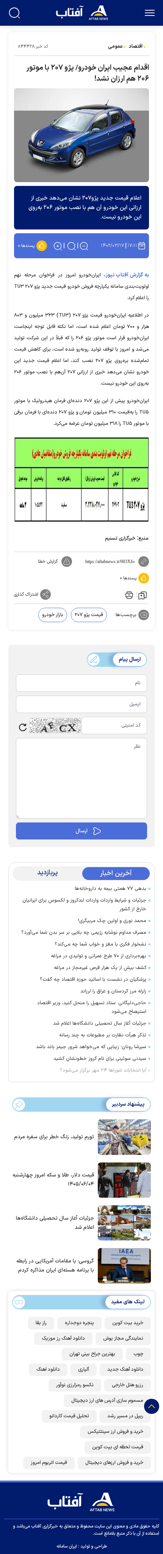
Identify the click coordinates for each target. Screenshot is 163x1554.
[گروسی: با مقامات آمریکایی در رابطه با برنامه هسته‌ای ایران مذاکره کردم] (122, 1265)
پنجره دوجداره (79, 1323)
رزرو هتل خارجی (127, 1385)
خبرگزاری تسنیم (120, 538)
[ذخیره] (142, 594)
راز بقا (41, 1323)
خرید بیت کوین (127, 1323)
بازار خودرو (52, 615)
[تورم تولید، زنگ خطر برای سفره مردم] (122, 1136)
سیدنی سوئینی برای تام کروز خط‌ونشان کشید (99, 1059)
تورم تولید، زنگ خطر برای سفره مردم (54, 1137)
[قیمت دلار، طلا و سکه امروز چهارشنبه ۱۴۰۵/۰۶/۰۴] (122, 1179)
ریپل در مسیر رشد (125, 1416)
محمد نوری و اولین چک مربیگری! (112, 921)
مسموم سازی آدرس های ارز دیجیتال (107, 1400)
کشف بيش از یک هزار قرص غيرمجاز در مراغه (100, 968)
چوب (138, 1354)
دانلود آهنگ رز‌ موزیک (63, 1338)
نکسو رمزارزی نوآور (75, 1385)
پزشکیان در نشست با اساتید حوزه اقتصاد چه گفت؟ (93, 979)
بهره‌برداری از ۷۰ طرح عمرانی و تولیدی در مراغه (98, 956)
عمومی (115, 46)
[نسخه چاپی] (128, 594)
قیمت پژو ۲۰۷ (89, 615)
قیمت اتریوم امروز (49, 1463)
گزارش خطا (48, 561)
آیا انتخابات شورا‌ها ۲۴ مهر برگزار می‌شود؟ (103, 1070)
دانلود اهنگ (48, 1369)
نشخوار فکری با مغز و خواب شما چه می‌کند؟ (100, 944)
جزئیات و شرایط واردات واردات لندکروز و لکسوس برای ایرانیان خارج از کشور (84, 905)
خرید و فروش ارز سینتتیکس (115, 1431)
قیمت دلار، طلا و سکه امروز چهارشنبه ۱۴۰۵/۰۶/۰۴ (53, 1179)
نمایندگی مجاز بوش (123, 1338)
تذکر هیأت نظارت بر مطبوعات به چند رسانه (102, 1035)
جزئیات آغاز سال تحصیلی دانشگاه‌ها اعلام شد (99, 1023)
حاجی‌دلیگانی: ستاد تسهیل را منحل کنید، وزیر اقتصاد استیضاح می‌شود (91, 1007)
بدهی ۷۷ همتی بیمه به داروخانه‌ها (110, 888)
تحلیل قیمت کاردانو (69, 1416)
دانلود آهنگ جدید (125, 1369)
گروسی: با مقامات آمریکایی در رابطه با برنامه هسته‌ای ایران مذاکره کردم (55, 1265)
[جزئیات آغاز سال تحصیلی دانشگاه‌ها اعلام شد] (122, 1222)
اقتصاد (136, 46)
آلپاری (83, 1369)
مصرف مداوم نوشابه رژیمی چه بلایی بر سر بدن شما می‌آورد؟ (83, 932)
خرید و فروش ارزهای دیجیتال (114, 1463)
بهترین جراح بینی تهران (92, 1354)
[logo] (82, 11)
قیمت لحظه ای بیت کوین (117, 1447)
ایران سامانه (66, 1546)
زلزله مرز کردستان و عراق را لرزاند (113, 991)
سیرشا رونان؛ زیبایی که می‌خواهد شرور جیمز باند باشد (91, 1047)
